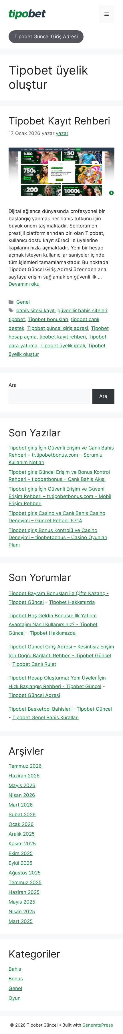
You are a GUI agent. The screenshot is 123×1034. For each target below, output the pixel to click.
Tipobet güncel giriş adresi (57, 328)
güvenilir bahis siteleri (82, 310)
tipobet (17, 319)
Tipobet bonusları (48, 319)
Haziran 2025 (24, 892)
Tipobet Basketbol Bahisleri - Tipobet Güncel (60, 709)
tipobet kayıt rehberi (62, 337)
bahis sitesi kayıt (35, 310)
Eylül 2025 (20, 863)
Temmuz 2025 (25, 882)
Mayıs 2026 (22, 785)
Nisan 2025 (22, 911)
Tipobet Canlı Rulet (34, 664)
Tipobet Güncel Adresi (34, 695)
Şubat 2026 (22, 814)
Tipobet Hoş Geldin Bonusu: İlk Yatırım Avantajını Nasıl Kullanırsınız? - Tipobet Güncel (53, 624)
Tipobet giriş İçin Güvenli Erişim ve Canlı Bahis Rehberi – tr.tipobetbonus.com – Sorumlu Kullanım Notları (61, 455)
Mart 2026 (21, 805)
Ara (13, 385)
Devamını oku (24, 284)
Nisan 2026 (22, 795)
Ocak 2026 (21, 824)
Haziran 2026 (24, 776)
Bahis (15, 969)
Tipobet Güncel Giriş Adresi (46, 36)
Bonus (16, 978)
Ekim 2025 (21, 853)
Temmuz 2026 (25, 766)
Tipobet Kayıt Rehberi (59, 121)
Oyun (15, 998)
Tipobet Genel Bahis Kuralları (45, 717)
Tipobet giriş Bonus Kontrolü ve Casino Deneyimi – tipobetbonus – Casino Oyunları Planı (58, 537)
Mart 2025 (21, 921)
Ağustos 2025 (25, 873)
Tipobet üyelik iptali (62, 345)
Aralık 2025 (22, 834)
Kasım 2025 (22, 843)
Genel (23, 302)
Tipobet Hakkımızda (72, 602)
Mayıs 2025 (22, 902)
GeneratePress (97, 1025)
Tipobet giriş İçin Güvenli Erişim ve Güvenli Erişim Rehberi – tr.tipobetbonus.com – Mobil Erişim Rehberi (60, 496)
